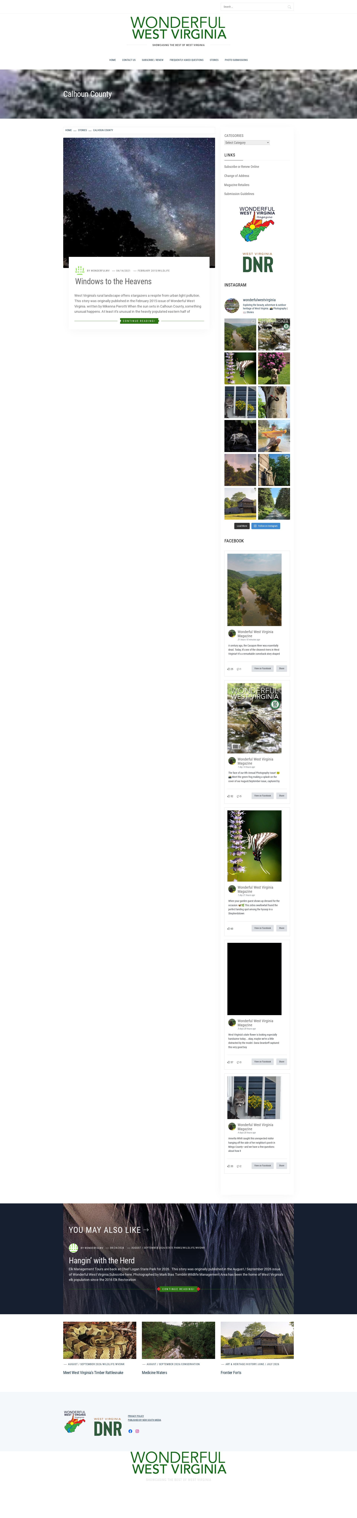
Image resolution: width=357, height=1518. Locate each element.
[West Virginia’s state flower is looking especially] (274, 368)
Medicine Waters (154, 1372)
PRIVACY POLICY (136, 1416)
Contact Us (129, 59)
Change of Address (236, 176)
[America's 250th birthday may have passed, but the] (240, 504)
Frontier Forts (231, 1372)
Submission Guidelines (239, 194)
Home (112, 59)
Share (281, 668)
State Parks (174, 1247)
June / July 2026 (268, 1364)
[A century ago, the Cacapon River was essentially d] (240, 335)
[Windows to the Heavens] (139, 203)
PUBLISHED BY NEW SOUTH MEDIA (144, 1420)
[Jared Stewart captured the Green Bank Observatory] (240, 470)
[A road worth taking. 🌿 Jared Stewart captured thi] (274, 504)
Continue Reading (138, 320)
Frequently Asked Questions (186, 59)
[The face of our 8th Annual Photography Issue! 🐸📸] (274, 335)
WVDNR (200, 1247)
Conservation (190, 1364)
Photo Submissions (236, 59)
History (251, 1364)
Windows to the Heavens (113, 281)
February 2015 (147, 270)
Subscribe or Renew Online (241, 167)
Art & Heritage (235, 1364)
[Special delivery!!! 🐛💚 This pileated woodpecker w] (274, 402)
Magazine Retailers (236, 185)
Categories (233, 135)
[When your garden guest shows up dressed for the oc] (240, 368)
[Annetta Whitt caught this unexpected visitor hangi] (240, 402)
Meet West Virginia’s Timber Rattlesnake (93, 1372)
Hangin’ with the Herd (102, 1260)
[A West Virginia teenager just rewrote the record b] (274, 436)
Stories (214, 59)
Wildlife (164, 270)
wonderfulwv (100, 270)
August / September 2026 (148, 1247)
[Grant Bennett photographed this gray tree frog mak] (240, 436)
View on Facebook (262, 668)
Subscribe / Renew (152, 59)
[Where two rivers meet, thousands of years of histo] (274, 470)
